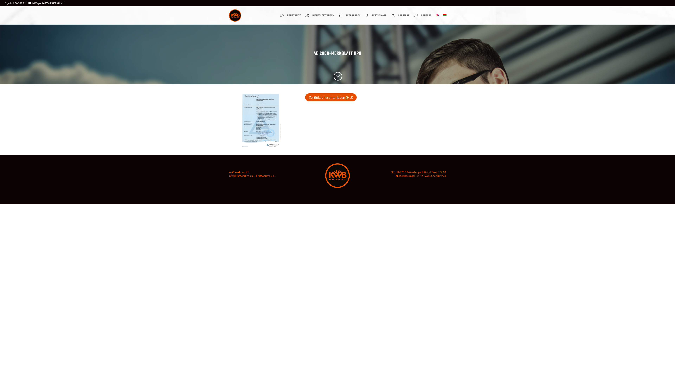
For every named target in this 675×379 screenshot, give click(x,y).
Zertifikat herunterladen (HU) (331, 97)
